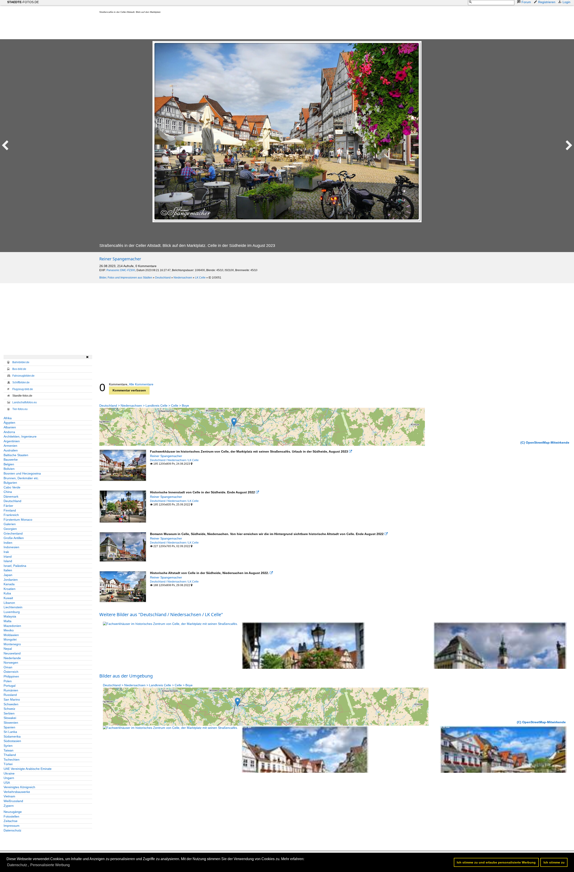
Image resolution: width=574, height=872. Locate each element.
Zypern (9, 805)
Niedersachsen (183, 277)
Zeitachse (10, 821)
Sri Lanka (10, 732)
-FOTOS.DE (23, 2)
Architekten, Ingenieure (20, 436)
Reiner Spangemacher (120, 258)
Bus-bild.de (19, 369)
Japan (8, 575)
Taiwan (8, 750)
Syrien (8, 745)
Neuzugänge (13, 812)
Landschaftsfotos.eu (24, 402)
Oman (8, 667)
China (8, 492)
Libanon (9, 602)
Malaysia (10, 616)
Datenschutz (12, 830)
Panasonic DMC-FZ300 (121, 270)
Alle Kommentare (141, 384)
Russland (10, 695)
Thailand (10, 755)
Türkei (8, 764)
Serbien (9, 713)
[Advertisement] (181, 27)
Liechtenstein (13, 607)
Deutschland (163, 277)
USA (7, 782)
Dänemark (11, 496)
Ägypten (9, 422)
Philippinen (11, 676)
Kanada (9, 584)
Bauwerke (11, 459)
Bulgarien (10, 482)
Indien (8, 542)
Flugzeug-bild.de (22, 389)
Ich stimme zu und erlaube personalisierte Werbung (496, 862)
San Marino (12, 699)
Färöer (8, 505)
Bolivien (9, 469)
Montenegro (12, 644)
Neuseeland (12, 653)
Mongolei (10, 639)
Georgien (10, 529)
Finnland (10, 510)
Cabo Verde (12, 487)
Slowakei (10, 718)
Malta (7, 621)
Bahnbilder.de (20, 362)
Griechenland (13, 533)
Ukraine (9, 773)
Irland (8, 556)
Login (566, 2)
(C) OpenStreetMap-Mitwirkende (544, 442)
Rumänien (11, 690)
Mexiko (9, 630)
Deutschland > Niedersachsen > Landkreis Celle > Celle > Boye (144, 405)
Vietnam (9, 796)
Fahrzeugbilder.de (23, 375)
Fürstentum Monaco (18, 519)
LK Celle (200, 277)
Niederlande (12, 658)
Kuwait (8, 598)
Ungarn (9, 778)
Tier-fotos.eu (20, 409)
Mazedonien (12, 626)
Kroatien (9, 589)
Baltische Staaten (16, 455)
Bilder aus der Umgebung (126, 676)
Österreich (11, 671)
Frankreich (11, 515)
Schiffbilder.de (21, 382)
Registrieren (546, 2)
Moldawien (11, 635)
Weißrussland (13, 801)
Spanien (9, 727)
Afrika (8, 418)
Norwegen (11, 662)
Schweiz (9, 708)
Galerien (10, 524)
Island (8, 561)
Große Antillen (14, 538)
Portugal (9, 685)
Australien (11, 450)
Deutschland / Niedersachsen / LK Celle (174, 460)
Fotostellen (11, 816)
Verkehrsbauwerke (17, 792)
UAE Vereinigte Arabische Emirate (28, 769)
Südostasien (12, 741)
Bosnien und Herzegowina (22, 473)
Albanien (10, 427)
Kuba (7, 593)
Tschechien (12, 759)
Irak (6, 552)
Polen (8, 681)
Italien (8, 570)
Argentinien (12, 441)
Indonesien (11, 547)
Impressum (12, 825)
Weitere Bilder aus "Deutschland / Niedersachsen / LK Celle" (161, 614)
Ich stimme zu (554, 862)
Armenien (10, 445)
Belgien (9, 464)
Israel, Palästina (15, 566)
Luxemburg (12, 612)
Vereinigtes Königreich (19, 787)
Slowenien (11, 722)
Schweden (11, 704)
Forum (526, 2)
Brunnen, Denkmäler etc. (21, 478)
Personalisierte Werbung (50, 865)
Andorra (9, 432)
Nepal (8, 648)
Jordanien (11, 579)
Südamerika (12, 736)
